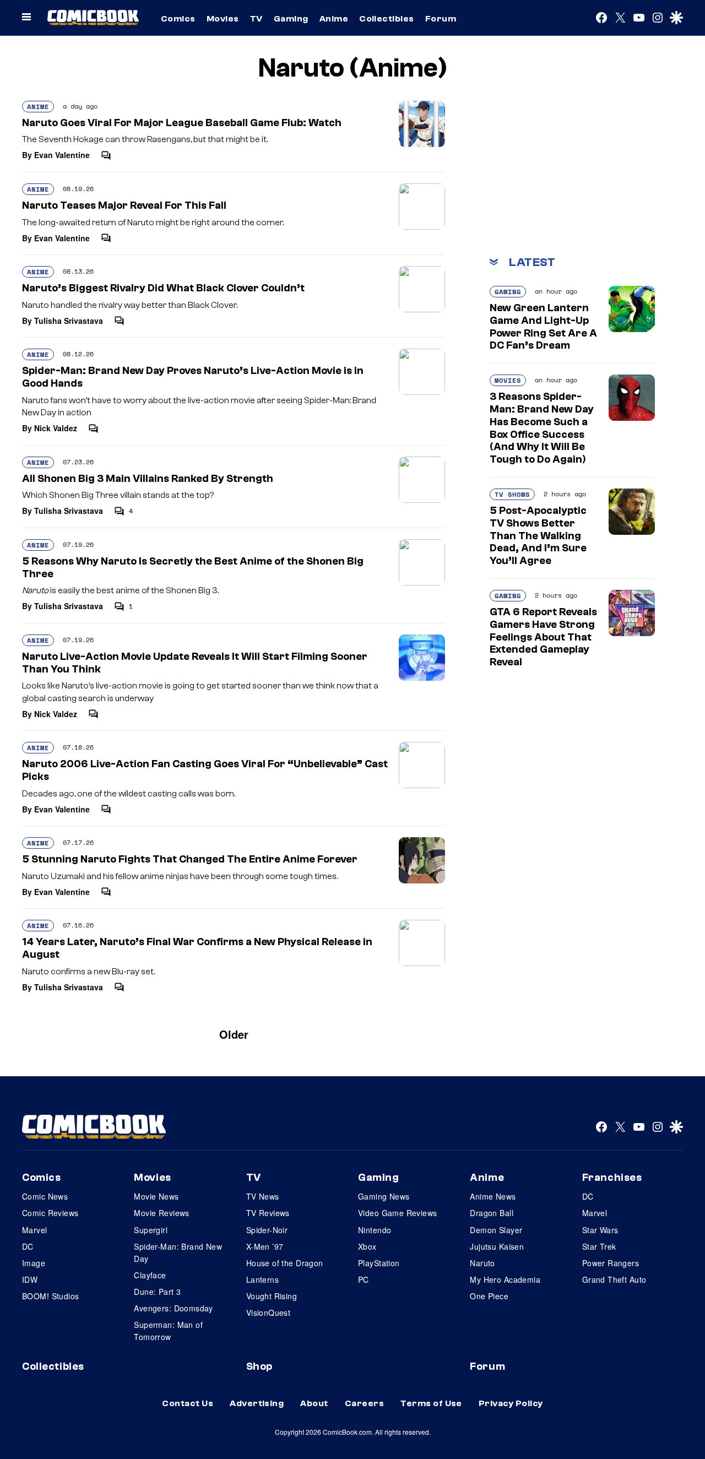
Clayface (150, 1275)
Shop (259, 1366)
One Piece (489, 1295)
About (314, 1403)
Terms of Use (431, 1403)
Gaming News (384, 1196)
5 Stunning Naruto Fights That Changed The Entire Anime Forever (189, 859)
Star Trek (599, 1246)
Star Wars (600, 1229)
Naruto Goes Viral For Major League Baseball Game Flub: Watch (181, 123)
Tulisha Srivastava (68, 320)
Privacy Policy (511, 1403)
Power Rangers (610, 1262)
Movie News (156, 1196)
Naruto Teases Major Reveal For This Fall (124, 205)
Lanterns (262, 1279)
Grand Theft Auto (614, 1279)
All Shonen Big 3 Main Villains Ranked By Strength (147, 479)
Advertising (257, 1403)
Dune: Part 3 (157, 1291)
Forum (440, 19)
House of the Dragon (284, 1262)
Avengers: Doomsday (173, 1308)
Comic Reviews (50, 1212)
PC (363, 1279)
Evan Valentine (62, 154)
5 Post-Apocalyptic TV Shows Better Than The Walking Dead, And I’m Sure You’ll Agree (538, 536)
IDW (29, 1279)
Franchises (612, 1177)
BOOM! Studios (50, 1295)
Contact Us (187, 1403)
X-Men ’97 (265, 1246)
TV (256, 19)
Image (33, 1262)
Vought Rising (271, 1295)
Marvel (34, 1229)
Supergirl (150, 1229)
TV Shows (512, 494)
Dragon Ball (491, 1212)
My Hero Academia (505, 1279)
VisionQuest (268, 1312)
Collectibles (386, 19)
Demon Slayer (496, 1229)
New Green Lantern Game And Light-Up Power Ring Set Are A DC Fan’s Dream (543, 326)
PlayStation (379, 1262)
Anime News (493, 1196)
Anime (333, 19)
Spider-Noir (267, 1229)
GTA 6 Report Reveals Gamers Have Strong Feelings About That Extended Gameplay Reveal (543, 637)
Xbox (367, 1246)
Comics (178, 19)
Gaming (291, 19)
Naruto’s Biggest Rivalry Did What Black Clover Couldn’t (163, 288)
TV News (262, 1196)
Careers (364, 1403)
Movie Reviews (161, 1212)
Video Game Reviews (397, 1212)
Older (233, 1034)
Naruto (482, 1262)
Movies (223, 19)
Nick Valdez (55, 427)
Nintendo (374, 1229)
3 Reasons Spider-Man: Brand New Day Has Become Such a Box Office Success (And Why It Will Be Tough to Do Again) (542, 427)
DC (28, 1246)
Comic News (45, 1196)
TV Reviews (268, 1212)
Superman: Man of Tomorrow (168, 1330)
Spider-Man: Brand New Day (178, 1252)
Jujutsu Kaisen (497, 1246)
